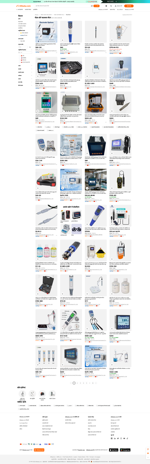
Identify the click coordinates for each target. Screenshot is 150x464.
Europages (97, 457)
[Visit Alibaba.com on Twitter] (118, 438)
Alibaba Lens (26, 450)
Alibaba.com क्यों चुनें (24, 420)
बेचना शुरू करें (113, 423)
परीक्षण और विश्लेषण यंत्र (59, 14)
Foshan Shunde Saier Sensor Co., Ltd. (44, 234)
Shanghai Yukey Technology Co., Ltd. (69, 304)
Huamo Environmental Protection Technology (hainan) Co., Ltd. (71, 339)
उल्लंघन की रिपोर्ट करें (92, 435)
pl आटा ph (48, 127)
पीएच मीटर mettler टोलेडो (69, 127)
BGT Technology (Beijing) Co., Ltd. (118, 234)
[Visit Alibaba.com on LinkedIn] (115, 438)
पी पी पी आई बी (22, 405)
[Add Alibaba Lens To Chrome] (39, 450)
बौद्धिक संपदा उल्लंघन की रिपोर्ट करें (94, 432)
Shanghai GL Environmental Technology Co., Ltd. (120, 163)
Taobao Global (81, 457)
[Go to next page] (96, 383)
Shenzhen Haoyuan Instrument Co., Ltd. (45, 339)
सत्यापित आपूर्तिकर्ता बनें (115, 429)
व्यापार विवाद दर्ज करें (92, 426)
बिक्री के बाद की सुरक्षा (46, 429)
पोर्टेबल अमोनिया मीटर (80, 405)
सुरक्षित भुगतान (45, 420)
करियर (21, 429)
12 (92, 383)
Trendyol (92, 457)
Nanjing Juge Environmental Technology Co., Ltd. (46, 86)
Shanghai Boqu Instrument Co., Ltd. (93, 269)
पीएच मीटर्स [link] (68, 14)
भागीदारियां (113, 432)
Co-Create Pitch (24, 423)
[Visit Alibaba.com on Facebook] (112, 438)
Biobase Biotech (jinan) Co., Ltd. (92, 304)
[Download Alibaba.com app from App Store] (113, 450)
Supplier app (81, 450)
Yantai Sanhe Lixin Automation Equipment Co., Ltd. (96, 163)
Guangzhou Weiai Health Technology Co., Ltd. (46, 269)
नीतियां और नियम (45, 435)
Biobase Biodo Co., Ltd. (65, 86)
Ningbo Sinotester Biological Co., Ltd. (44, 198)
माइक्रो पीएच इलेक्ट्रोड (95, 127)
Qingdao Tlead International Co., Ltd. (69, 52)
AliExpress (52, 457)
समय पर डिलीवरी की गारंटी (47, 426)
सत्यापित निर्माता (68, 420)
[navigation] (25, 199)
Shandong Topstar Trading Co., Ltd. (68, 163)
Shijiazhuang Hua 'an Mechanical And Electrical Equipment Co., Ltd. (120, 340)
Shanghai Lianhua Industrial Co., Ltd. (118, 269)
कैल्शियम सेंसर (91, 405)
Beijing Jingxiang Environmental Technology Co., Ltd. (120, 121)
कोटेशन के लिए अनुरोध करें (70, 423)
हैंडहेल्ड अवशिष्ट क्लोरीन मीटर (46, 405)
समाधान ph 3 (51, 130)
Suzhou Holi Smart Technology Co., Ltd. (44, 121)
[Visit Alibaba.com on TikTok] (127, 438)
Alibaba (36, 14)
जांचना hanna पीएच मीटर (82, 127)
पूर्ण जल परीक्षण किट (118, 405)
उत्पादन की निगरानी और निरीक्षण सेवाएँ (49, 432)
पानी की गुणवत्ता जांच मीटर (59, 405)
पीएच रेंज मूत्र (57, 127)
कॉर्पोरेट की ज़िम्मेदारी (23, 426)
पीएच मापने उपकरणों (40, 130)
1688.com (59, 457)
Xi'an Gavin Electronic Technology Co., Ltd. (70, 198)
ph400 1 (70, 405)
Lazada (75, 457)
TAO (87, 457)
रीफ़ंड (89, 429)
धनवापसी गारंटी (45, 423)
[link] (148, 449)
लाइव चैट (90, 423)
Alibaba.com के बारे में (24, 416)
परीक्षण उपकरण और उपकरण (46, 14)
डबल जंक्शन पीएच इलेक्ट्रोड (109, 127)
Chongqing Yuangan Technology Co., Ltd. (95, 86)
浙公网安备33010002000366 (100, 461)
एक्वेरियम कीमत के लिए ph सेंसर (123, 127)
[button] (92, 6)
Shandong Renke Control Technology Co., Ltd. (120, 200)
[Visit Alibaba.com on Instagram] (121, 438)
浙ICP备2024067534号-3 (115, 461)
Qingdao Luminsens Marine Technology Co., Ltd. (71, 121)
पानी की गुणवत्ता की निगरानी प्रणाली (104, 405)
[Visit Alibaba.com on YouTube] (124, 438)
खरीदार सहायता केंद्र (92, 420)
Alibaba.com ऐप (90, 450)
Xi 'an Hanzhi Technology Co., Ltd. (68, 269)
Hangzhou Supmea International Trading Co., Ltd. (46, 50)
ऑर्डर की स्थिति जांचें (115, 426)
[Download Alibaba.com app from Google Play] (125, 450)
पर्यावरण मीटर (39, 127)
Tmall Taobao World (67, 457)
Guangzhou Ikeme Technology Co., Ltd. (119, 304)
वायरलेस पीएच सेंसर (33, 405)
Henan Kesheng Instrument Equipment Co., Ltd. (46, 163)
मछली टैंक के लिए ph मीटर (24, 409)
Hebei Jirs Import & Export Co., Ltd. (93, 200)
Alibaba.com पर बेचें (115, 420)
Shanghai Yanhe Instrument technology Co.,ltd (96, 340)
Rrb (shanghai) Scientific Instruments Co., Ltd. (96, 50)
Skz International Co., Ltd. (116, 52)
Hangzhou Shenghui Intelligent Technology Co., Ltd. (120, 86)
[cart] (111, 6)
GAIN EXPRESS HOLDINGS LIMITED (93, 234)
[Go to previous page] (71, 383)
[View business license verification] (89, 461)
